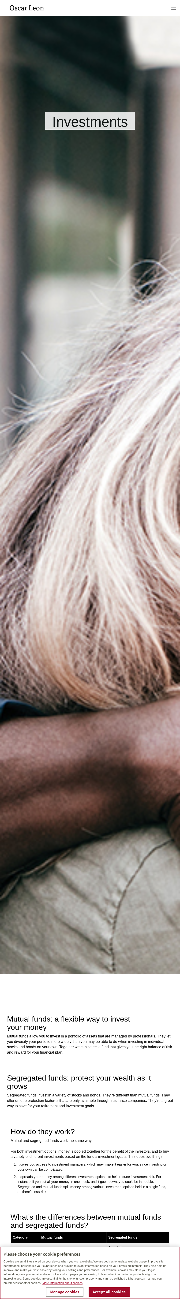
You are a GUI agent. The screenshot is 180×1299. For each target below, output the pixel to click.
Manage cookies (64, 1292)
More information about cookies (62, 1283)
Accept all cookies (109, 1292)
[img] (90, 487)
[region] (90, 1273)
